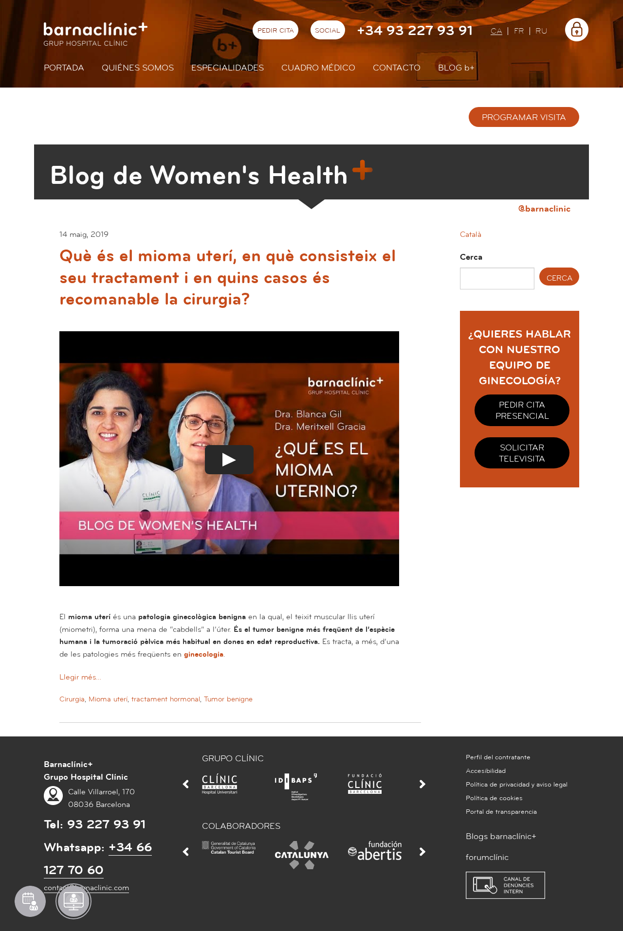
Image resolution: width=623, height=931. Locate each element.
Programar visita (524, 117)
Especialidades (227, 67)
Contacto (397, 67)
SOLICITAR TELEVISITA (522, 453)
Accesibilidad (486, 771)
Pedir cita (275, 30)
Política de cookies (494, 798)
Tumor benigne (228, 699)
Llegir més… (80, 677)
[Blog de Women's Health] (57, 119)
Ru (541, 31)
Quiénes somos (138, 67)
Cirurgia (72, 699)
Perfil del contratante (498, 757)
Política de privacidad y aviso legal (517, 784)
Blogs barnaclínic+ (501, 836)
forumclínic (487, 857)
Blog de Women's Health (199, 175)
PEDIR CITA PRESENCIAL (522, 410)
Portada (64, 67)
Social (327, 30)
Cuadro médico (318, 67)
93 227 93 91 (106, 824)
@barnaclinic (544, 208)
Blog (456, 67)
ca (496, 31)
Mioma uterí (108, 699)
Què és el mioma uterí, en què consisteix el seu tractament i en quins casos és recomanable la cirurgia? (227, 277)
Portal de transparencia (501, 811)
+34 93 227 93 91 (415, 30)
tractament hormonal (165, 699)
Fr (519, 31)
